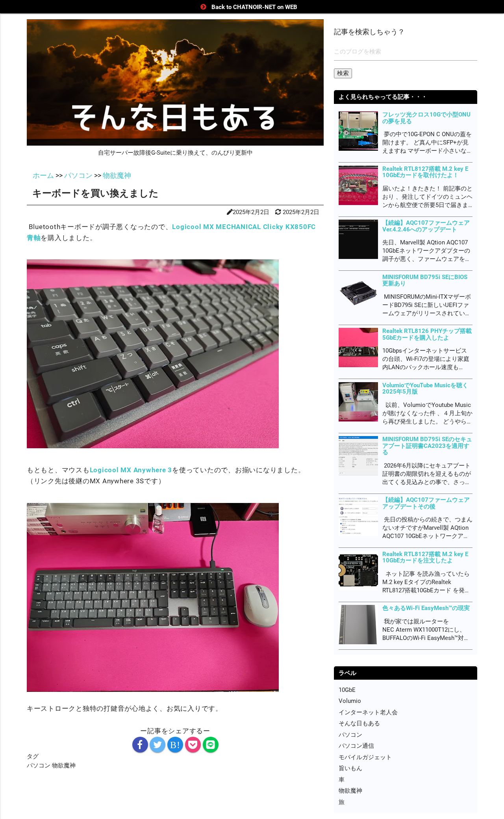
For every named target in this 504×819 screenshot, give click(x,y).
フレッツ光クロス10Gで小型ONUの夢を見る (426, 118)
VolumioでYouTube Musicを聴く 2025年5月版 (425, 389)
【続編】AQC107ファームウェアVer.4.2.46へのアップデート (426, 226)
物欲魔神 (64, 765)
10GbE (347, 689)
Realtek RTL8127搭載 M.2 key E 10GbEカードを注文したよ (425, 557)
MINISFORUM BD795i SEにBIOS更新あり (424, 280)
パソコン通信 (356, 745)
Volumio (350, 700)
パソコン (39, 765)
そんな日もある (359, 723)
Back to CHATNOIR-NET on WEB (254, 7)
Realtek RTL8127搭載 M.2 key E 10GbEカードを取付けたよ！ (425, 172)
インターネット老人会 (368, 712)
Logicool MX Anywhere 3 (131, 470)
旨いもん (350, 768)
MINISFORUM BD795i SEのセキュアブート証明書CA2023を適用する (427, 446)
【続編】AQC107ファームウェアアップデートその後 (426, 503)
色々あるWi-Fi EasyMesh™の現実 (426, 608)
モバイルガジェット (365, 757)
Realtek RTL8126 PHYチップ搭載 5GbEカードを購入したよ (427, 334)
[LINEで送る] (211, 744)
